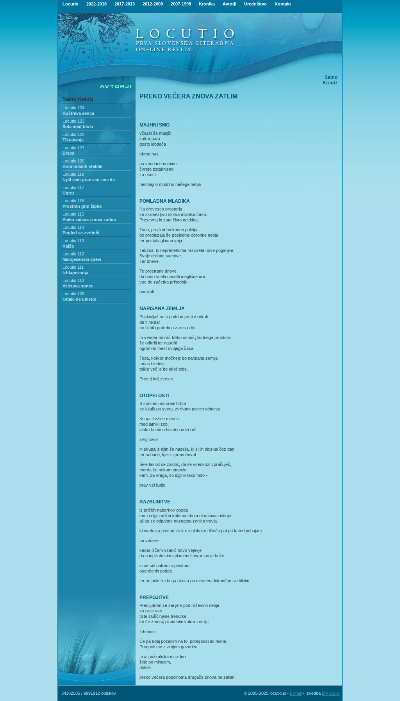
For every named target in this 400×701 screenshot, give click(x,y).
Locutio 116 (73, 200)
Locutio (70, 4)
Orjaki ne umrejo (79, 299)
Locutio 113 (73, 240)
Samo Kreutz (78, 99)
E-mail (296, 693)
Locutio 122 (73, 134)
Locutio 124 (73, 107)
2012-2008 (153, 4)
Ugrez (68, 193)
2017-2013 (124, 4)
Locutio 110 (73, 280)
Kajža (68, 246)
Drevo (68, 153)
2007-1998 (181, 4)
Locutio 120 (73, 161)
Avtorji (229, 4)
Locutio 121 (73, 147)
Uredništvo (255, 4)
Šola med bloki (77, 126)
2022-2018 (96, 4)
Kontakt (283, 4)
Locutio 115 (73, 214)
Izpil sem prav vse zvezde (88, 179)
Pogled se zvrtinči (80, 232)
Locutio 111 (73, 267)
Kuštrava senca (78, 113)
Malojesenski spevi (81, 259)
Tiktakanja (73, 139)
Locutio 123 (73, 121)
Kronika (207, 4)
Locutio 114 (73, 227)
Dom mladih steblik (82, 166)
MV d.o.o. (331, 693)
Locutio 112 (73, 254)
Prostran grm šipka (82, 206)
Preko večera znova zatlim (89, 219)
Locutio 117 (73, 187)
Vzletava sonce (77, 286)
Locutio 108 (73, 293)
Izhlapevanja (75, 272)
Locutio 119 (73, 174)
